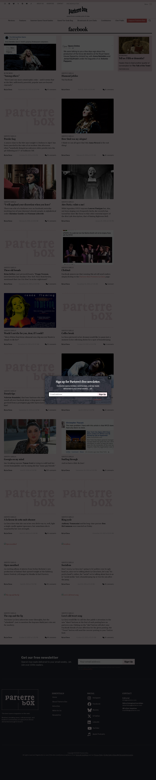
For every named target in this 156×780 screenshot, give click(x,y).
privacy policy (97, 399)
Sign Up (102, 394)
